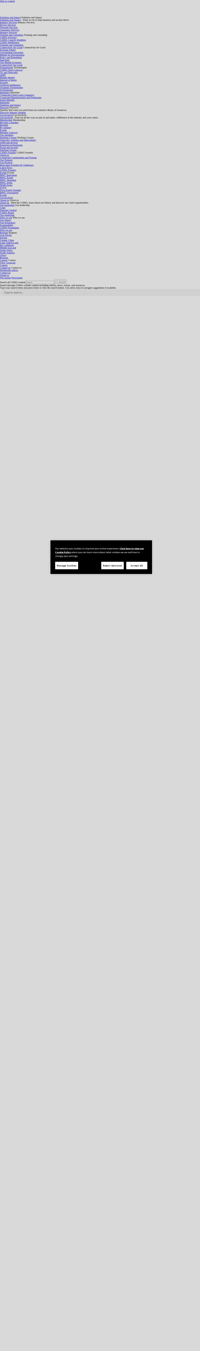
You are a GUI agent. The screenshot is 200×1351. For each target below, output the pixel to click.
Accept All (137, 565)
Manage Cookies (66, 565)
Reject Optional (112, 565)
